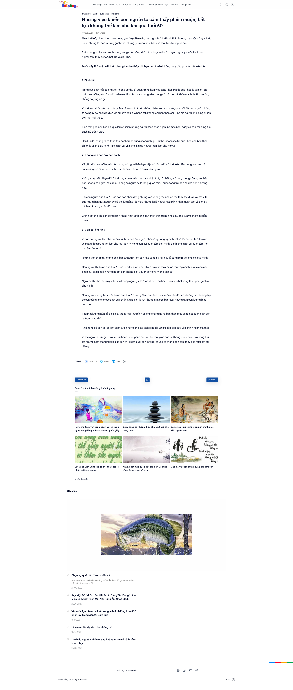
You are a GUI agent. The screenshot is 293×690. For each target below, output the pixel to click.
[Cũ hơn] (212, 380)
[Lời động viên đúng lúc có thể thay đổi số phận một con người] (98, 449)
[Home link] (147, 380)
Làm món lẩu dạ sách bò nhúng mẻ (91, 627)
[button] (221, 4)
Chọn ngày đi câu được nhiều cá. (91, 575)
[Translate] (232, 4)
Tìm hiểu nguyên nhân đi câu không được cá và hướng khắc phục (103, 641)
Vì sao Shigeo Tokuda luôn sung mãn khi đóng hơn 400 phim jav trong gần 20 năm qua (103, 613)
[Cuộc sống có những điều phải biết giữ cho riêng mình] (146, 409)
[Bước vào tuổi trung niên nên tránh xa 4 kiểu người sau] (194, 409)
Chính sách (131, 670)
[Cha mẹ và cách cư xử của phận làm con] (194, 449)
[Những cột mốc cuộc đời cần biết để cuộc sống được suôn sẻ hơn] (146, 449)
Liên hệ (120, 670)
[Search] (227, 4)
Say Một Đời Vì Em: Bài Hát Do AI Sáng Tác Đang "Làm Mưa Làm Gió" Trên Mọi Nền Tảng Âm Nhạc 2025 (103, 597)
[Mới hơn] (81, 380)
